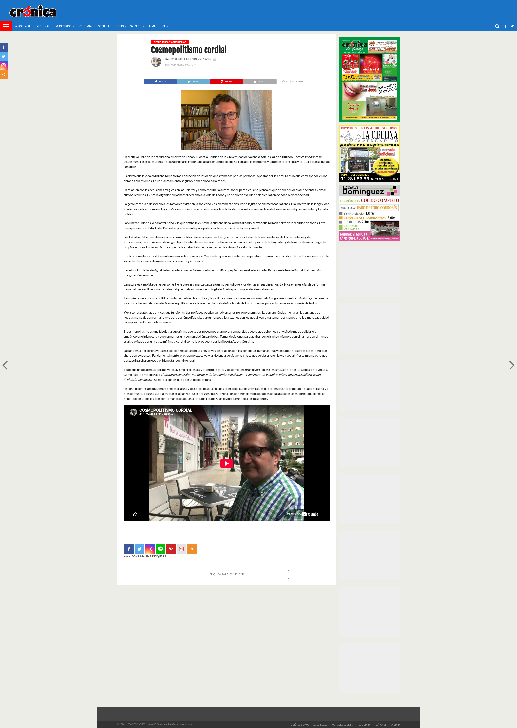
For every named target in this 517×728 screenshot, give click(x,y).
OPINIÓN (136, 26)
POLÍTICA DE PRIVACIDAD (387, 724)
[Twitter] (139, 549)
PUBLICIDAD (363, 724)
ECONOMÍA (85, 26)
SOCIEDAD (104, 26)
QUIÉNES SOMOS (300, 724)
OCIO (121, 26)
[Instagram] (150, 549)
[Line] (160, 549)
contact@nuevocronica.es (178, 724)
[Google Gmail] (181, 549)
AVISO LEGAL (320, 724)
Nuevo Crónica (155, 724)
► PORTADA (23, 26)
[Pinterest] (171, 549)
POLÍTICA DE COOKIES (342, 724)
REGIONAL (43, 26)
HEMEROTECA (157, 26)
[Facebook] (129, 549)
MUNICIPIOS (63, 26)
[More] (192, 549)
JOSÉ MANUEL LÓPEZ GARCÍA (191, 59)
